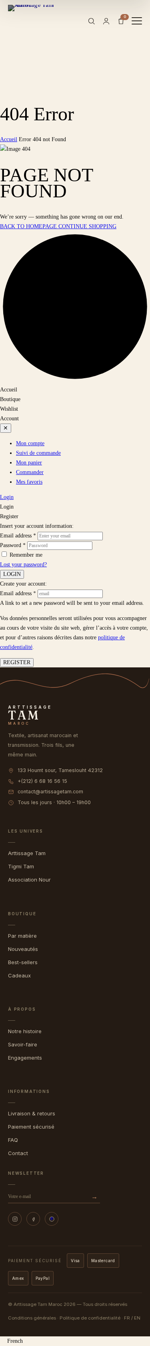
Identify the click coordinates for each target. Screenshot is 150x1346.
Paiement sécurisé (31, 1126)
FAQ (13, 1140)
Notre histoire (25, 1031)
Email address (18, 536)
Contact (18, 1153)
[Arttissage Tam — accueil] (33, 21)
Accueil (8, 139)
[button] (75, 1341)
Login (7, 497)
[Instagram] (15, 1219)
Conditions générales (32, 1318)
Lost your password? (23, 565)
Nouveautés (23, 949)
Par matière (22, 935)
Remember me (26, 555)
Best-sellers (23, 962)
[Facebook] (33, 1219)
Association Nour (29, 879)
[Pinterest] (51, 1219)
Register (16, 662)
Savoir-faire (22, 1044)
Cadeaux (19, 975)
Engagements (25, 1057)
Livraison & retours (31, 1113)
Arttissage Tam (27, 853)
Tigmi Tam (21, 866)
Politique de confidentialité (90, 1318)
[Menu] (137, 20)
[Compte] (106, 21)
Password (13, 545)
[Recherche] (91, 21)
